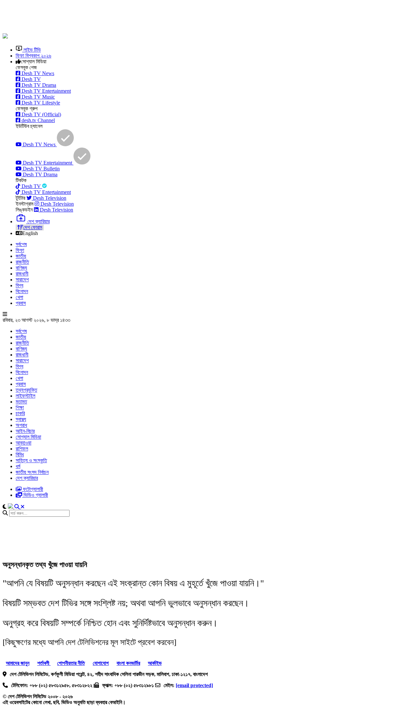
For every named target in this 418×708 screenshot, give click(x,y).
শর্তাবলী (44, 663)
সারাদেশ (22, 279)
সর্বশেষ (21, 244)
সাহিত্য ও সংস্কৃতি (31, 460)
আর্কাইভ (155, 663)
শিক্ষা (20, 407)
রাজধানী (22, 273)
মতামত (21, 401)
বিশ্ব (19, 285)
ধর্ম (18, 466)
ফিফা (20, 250)
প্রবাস (21, 303)
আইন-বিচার (25, 431)
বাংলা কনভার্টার (128, 663)
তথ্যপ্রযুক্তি (26, 390)
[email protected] (194, 685)
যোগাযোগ (101, 663)
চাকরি (20, 413)
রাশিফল (22, 448)
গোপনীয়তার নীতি (71, 663)
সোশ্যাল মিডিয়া (28, 437)
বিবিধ (20, 454)
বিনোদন (22, 291)
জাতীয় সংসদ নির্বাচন (32, 472)
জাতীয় (21, 256)
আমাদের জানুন (17, 663)
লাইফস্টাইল (25, 396)
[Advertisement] (161, 17)
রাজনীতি (22, 262)
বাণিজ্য (21, 268)
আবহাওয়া (23, 443)
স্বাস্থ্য (21, 419)
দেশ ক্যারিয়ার (27, 478)
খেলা (19, 297)
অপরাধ (21, 425)
